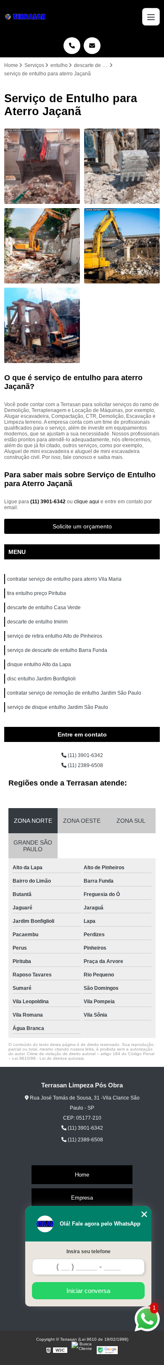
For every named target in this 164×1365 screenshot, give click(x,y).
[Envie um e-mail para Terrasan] (92, 45)
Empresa (82, 1198)
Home (82, 1175)
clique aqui (86, 502)
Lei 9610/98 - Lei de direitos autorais (48, 1058)
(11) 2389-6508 (84, 765)
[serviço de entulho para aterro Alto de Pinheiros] (42, 245)
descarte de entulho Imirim (37, 622)
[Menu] (151, 16)
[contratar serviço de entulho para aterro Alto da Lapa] (122, 166)
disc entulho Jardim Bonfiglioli (41, 679)
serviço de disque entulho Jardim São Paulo (57, 707)
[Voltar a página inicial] (26, 16)
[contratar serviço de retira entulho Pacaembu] (42, 325)
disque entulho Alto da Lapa (39, 664)
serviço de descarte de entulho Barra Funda (57, 650)
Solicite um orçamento (82, 526)
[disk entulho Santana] (42, 166)
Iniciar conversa (88, 1290)
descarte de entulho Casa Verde (44, 607)
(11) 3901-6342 (48, 502)
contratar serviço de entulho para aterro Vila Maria (64, 579)
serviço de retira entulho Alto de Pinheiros (54, 636)
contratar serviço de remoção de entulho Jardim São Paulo (74, 693)
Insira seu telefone (88, 1251)
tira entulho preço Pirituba (36, 593)
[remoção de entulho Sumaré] (122, 245)
